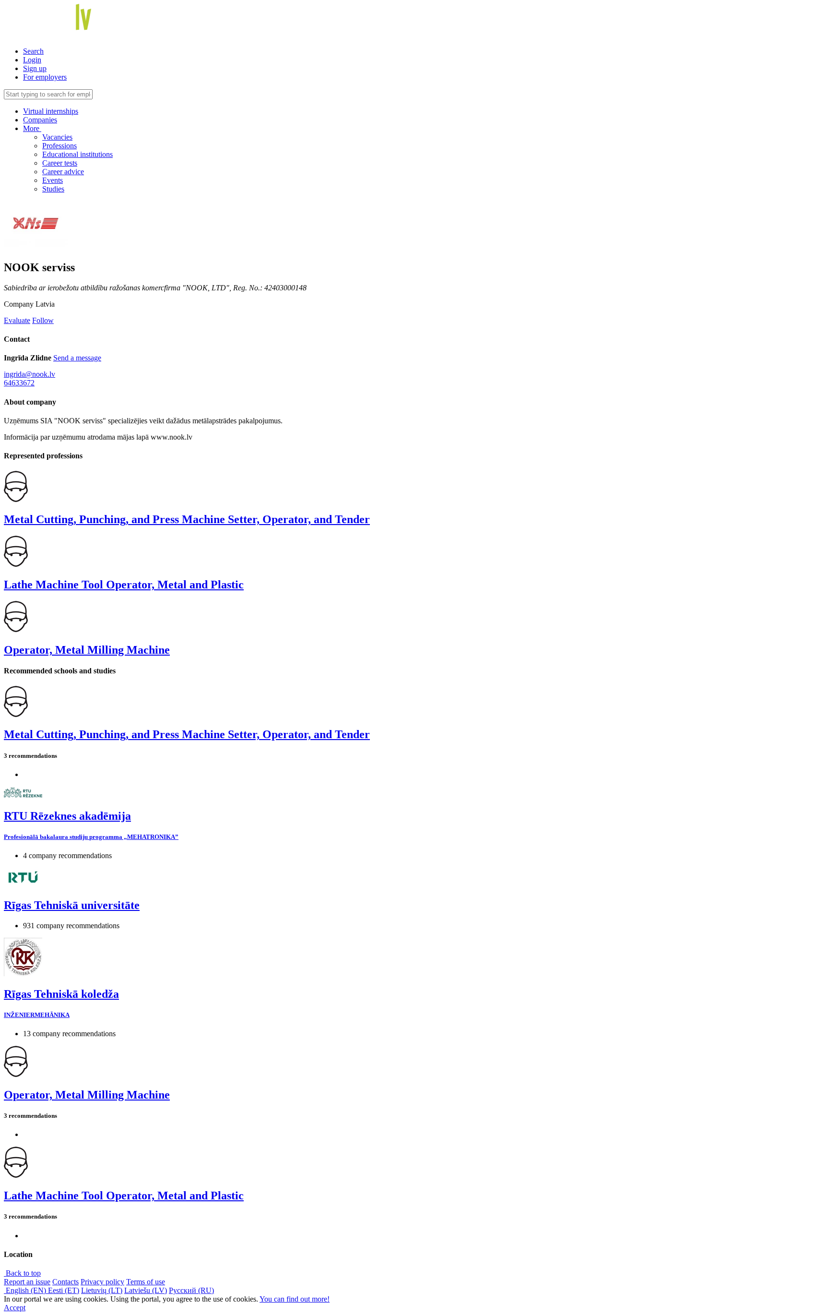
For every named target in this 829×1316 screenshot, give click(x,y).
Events (52, 180)
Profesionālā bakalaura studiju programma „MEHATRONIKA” (91, 836)
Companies (40, 120)
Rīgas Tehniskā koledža (61, 994)
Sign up (35, 68)
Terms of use (145, 1282)
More (32, 128)
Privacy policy (102, 1282)
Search (33, 51)
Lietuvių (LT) (101, 1290)
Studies (53, 189)
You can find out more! (295, 1299)
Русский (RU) (191, 1290)
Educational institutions (77, 154)
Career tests (59, 163)
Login (32, 60)
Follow (43, 320)
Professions (59, 146)
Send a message (77, 358)
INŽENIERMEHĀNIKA (37, 1014)
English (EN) (26, 1290)
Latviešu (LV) (145, 1290)
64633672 (19, 383)
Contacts (65, 1282)
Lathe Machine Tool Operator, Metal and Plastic (124, 584)
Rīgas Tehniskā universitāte (72, 905)
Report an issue (27, 1282)
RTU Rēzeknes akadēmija (67, 816)
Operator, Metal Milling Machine (87, 650)
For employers (45, 77)
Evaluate (17, 320)
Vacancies (57, 137)
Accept (14, 1308)
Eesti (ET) (63, 1290)
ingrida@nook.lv (29, 374)
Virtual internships (50, 111)
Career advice (63, 171)
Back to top (22, 1273)
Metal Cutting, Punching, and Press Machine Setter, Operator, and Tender (187, 519)
